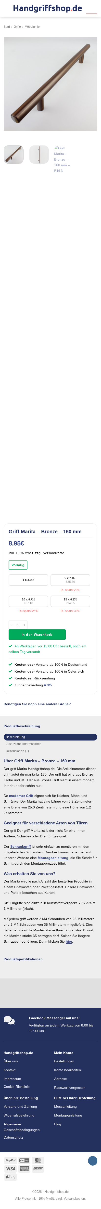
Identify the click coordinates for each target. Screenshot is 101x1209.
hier (69, 941)
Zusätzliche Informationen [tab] (24, 743)
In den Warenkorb (37, 635)
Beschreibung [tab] (15, 737)
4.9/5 (48, 685)
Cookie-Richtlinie (17, 1087)
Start (7, 26)
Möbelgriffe (32, 26)
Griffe (17, 26)
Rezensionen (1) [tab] (17, 751)
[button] (6, 8)
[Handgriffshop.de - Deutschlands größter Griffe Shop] (48, 8)
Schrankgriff (20, 846)
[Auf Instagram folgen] (92, 1161)
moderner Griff (21, 796)
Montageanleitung (53, 858)
